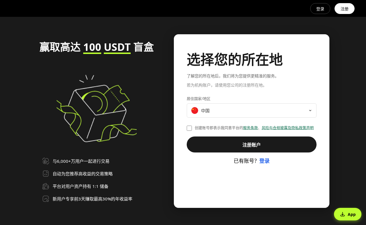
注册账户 (251, 145)
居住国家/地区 (198, 98)
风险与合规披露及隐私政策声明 (288, 127)
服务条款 (250, 127)
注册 (345, 8)
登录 (320, 8)
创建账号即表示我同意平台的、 (254, 127)
